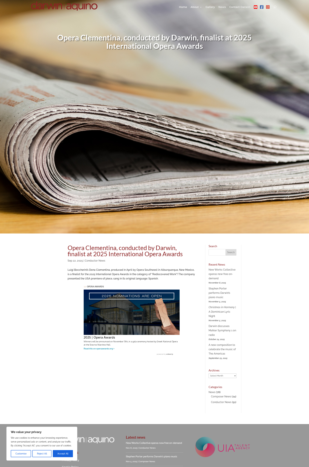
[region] (41, 444)
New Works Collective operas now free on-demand (222, 274)
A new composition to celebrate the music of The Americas (222, 349)
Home (183, 7)
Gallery (210, 7)
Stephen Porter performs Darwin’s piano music (219, 293)
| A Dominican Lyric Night (222, 311)
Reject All (42, 453)
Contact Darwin (239, 7)
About (195, 7)
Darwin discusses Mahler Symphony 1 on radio (222, 330)
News (222, 7)
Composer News (221, 396)
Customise (21, 453)
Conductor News (95, 260)
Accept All (62, 453)
